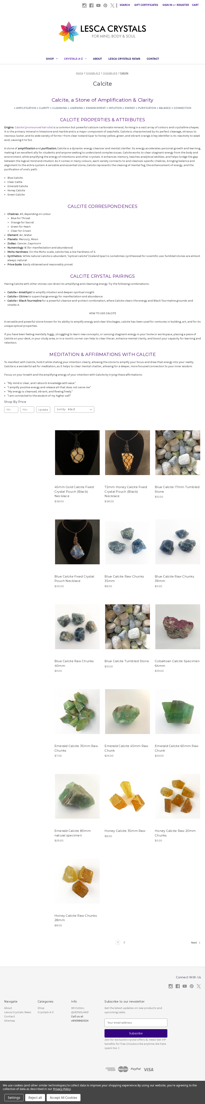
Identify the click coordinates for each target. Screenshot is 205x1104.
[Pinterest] (105, 5)
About (97, 58)
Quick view (76, 445)
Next (194, 942)
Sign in (167, 5)
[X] (112, 5)
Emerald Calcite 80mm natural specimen (72, 833)
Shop (50, 58)
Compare (76, 452)
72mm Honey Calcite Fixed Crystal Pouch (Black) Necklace (126, 491)
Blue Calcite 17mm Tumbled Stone (177, 489)
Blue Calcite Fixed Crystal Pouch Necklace (74, 579)
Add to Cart (177, 459)
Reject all (35, 1097)
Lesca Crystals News (124, 58)
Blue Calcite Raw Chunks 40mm (74, 663)
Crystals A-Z (73, 58)
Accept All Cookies (63, 1097)
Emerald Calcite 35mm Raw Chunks (76, 748)
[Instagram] (84, 5)
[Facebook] (91, 5)
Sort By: (61, 409)
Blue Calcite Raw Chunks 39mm (174, 579)
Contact (153, 58)
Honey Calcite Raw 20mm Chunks (175, 833)
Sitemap (9, 1020)
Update (43, 409)
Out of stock (77, 459)
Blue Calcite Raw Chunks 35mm (124, 579)
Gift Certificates (146, 5)
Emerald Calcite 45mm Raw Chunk (126, 748)
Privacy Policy (61, 1089)
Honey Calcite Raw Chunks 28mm (75, 918)
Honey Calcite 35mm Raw (125, 831)
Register (183, 5)
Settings (14, 1097)
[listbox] (80, 409)
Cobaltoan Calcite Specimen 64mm (177, 663)
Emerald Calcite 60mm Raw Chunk (176, 748)
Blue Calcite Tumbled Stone (127, 661)
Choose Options (77, 549)
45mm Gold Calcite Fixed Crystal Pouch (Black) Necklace (74, 491)
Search (125, 5)
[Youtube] (98, 5)
